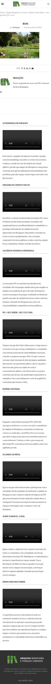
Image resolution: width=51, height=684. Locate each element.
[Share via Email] (32, 68)
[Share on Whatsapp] (30, 68)
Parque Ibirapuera (13, 12)
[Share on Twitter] (24, 68)
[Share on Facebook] (21, 68)
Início (2, 12)
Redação (16, 27)
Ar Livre (24, 12)
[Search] (48, 4)
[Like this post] (19, 68)
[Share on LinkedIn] (27, 68)
